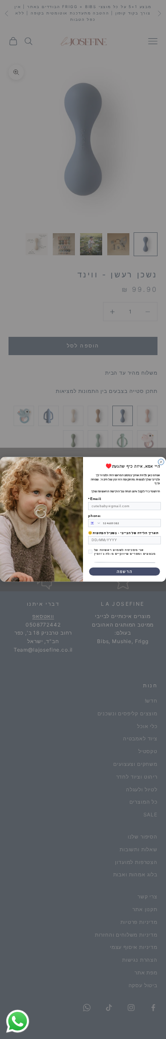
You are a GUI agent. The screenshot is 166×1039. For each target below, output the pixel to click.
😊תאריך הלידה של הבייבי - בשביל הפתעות (123, 533)
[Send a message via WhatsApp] (17, 1021)
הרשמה (124, 571)
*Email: (94, 499)
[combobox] (95, 523)
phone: (94, 516)
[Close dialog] (161, 462)
